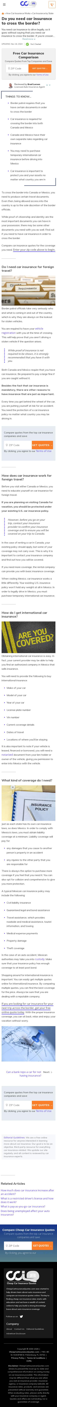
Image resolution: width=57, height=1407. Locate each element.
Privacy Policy (18, 1358)
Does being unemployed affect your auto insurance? (25, 1212)
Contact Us (19, 1329)
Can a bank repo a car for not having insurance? (23, 1073)
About (9, 1329)
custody (39, 959)
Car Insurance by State (42, 13)
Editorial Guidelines (14, 1137)
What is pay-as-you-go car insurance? (23, 1206)
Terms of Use (42, 74)
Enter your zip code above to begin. (34, 249)
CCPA (29, 1361)
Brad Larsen (34, 84)
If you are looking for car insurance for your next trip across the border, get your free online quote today (27, 1008)
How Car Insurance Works (18, 13)
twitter (21, 1316)
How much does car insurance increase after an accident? (27, 1192)
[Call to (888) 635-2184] (52, 4)
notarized (7, 754)
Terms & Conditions (36, 1358)
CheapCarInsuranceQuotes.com (24, 1352)
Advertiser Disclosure (15, 1333)
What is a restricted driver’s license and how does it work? (27, 1200)
